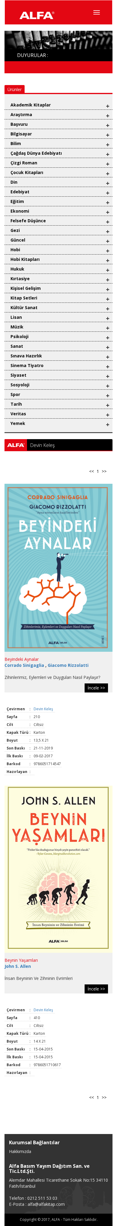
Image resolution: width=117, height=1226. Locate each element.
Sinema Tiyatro (27, 365)
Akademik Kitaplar (30, 105)
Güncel (17, 240)
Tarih (16, 404)
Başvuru (19, 124)
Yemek (17, 423)
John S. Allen (17, 966)
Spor (15, 394)
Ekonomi (19, 211)
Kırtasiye (20, 278)
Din (13, 182)
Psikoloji (19, 336)
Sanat (16, 346)
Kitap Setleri (23, 298)
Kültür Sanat (24, 307)
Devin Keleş (44, 708)
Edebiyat (19, 192)
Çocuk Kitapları (26, 172)
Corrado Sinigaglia (24, 665)
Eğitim (17, 201)
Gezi (15, 230)
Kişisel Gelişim (25, 288)
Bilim (15, 143)
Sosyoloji (19, 385)
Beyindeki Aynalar (21, 659)
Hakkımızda (20, 1151)
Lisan (16, 317)
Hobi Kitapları (25, 259)
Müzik (16, 327)
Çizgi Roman (23, 163)
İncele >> (96, 688)
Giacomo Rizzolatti (68, 665)
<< (91, 471)
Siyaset (18, 375)
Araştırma (21, 114)
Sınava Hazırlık (26, 356)
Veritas (18, 414)
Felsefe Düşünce (28, 220)
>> (104, 471)
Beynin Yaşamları (21, 960)
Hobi (15, 249)
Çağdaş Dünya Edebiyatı (36, 153)
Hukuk (17, 269)
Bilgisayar (21, 134)
